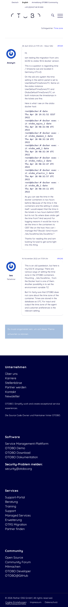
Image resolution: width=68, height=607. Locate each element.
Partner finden (15, 529)
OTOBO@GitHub (16, 575)
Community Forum (18, 562)
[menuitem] (15, 2)
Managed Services (18, 515)
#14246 (60, 258)
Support (10, 511)
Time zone (58, 28)
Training (10, 506)
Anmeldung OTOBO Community (45, 2)
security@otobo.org (18, 469)
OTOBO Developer (18, 571)
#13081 (60, 46)
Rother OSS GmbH (22, 598)
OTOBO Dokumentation (21, 457)
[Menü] (58, 15)
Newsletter (12, 396)
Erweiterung (13, 520)
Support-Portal (15, 497)
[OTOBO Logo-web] (28, 15)
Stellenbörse (13, 383)
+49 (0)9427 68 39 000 (34, 7)
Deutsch (15, 2)
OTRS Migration (16, 524)
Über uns (11, 374)
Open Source (14, 557)
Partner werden (15, 387)
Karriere (10, 378)
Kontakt (10, 392)
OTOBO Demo (15, 448)
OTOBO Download (17, 453)
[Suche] (51, 15)
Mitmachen (12, 566)
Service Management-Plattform (26, 443)
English (25, 2)
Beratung (11, 502)
